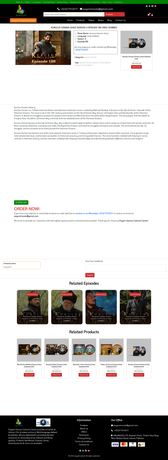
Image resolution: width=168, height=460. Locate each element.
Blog (109, 20)
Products (80, 20)
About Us (19, 2)
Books (101, 20)
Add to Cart (136, 67)
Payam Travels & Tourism (23, 20)
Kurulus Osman (90, 57)
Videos (91, 20)
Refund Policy (62, 2)
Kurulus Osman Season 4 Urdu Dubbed (95, 63)
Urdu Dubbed (87, 65)
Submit (90, 275)
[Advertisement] (82, 87)
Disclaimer (37, 2)
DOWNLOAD (21, 202)
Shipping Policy (76, 2)
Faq (110, 2)
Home (70, 20)
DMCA (27, 2)
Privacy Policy (49, 2)
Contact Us (118, 2)
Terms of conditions (92, 2)
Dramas (78, 65)
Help (104, 2)
